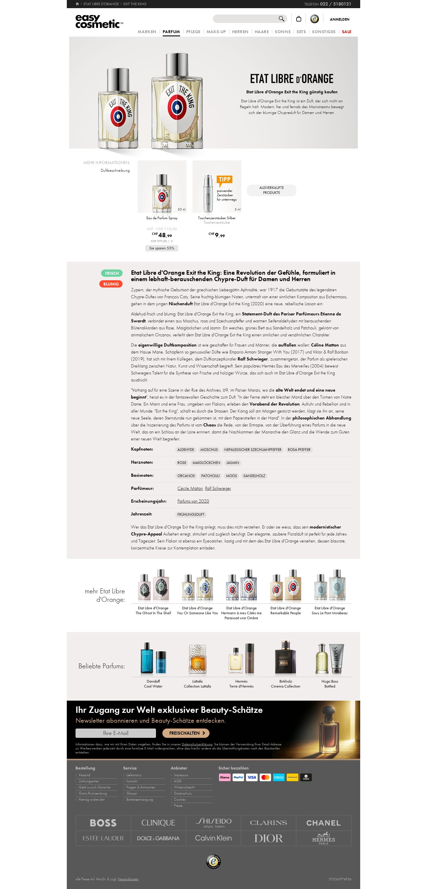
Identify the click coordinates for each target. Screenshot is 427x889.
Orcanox (186, 476)
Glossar (131, 793)
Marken (147, 32)
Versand (84, 775)
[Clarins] (268, 823)
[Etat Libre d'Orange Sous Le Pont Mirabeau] (329, 584)
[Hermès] (323, 838)
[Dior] (268, 838)
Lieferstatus (133, 775)
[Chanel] (323, 823)
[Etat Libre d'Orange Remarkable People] (285, 584)
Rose (181, 462)
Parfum (171, 32)
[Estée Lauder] (103, 838)
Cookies (180, 799)
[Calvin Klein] (213, 838)
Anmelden (339, 19)
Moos (231, 476)
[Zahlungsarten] (284, 776)
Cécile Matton (190, 488)
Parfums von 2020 (193, 501)
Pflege (193, 32)
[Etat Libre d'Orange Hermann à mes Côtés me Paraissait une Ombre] (241, 584)
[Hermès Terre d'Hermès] (241, 657)
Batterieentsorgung (139, 799)
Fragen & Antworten (140, 787)
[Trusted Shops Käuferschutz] (314, 18)
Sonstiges (324, 32)
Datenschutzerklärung (197, 744)
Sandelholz (254, 476)
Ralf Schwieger (218, 488)
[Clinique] (158, 823)
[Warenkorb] (299, 19)
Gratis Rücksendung (93, 793)
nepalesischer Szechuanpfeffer (252, 449)
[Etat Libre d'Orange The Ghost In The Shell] (153, 584)
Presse (178, 805)
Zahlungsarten (89, 781)
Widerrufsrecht (184, 787)
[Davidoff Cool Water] (153, 657)
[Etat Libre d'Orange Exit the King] (150, 93)
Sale (346, 32)
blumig (111, 284)
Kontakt (131, 781)
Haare (262, 32)
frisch (112, 273)
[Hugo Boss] (103, 823)
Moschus (209, 449)
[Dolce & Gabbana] (158, 838)
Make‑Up (216, 32)
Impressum (181, 775)
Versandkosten (128, 879)
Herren (240, 32)
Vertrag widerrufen (92, 799)
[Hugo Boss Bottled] (329, 657)
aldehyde (185, 449)
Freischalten (184, 733)
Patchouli (210, 476)
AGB (177, 781)
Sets (301, 32)
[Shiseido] (213, 823)
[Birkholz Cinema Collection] (285, 657)
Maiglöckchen (206, 462)
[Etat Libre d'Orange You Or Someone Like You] (197, 584)
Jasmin (233, 462)
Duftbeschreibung (115, 170)
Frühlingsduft (190, 514)
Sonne (282, 32)
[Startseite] (78, 4)
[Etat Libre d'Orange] (292, 79)
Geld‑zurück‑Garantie (94, 787)
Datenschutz (183, 793)
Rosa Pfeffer (299, 449)
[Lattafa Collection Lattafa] (197, 657)
